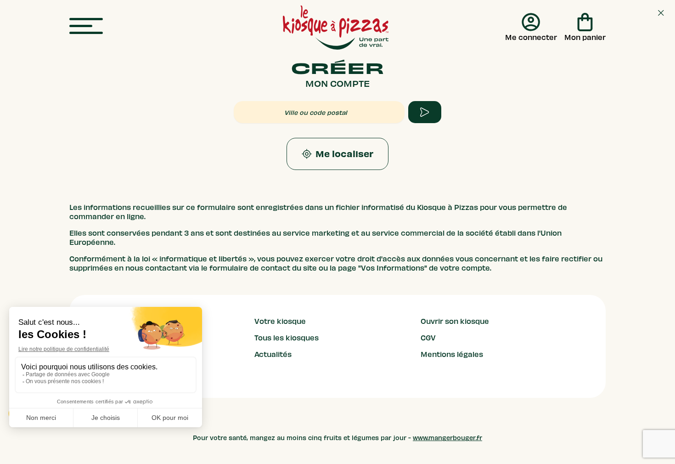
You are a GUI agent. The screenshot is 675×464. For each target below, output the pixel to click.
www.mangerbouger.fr (447, 438)
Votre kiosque (280, 322)
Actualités (273, 355)
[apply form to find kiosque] (424, 112)
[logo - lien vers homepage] (335, 28)
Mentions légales (452, 355)
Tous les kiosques (286, 338)
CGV (428, 338)
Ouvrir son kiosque (455, 322)
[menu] (86, 26)
